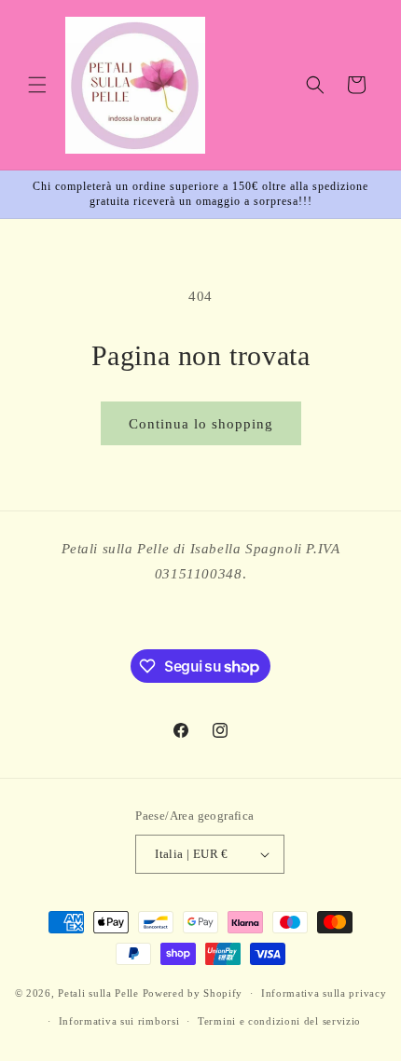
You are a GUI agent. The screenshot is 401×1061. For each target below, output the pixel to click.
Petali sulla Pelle (98, 993)
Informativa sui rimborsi (119, 1021)
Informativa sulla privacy (324, 993)
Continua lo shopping (201, 423)
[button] (37, 84)
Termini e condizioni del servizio (279, 1021)
